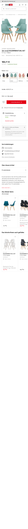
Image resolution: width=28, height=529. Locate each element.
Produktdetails (6, 170)
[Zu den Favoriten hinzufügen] (3, 102)
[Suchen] (3, 8)
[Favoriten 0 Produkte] (22, 5)
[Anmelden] (19, 5)
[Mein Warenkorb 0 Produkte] (25, 5)
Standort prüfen (9, 121)
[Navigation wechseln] (2, 5)
